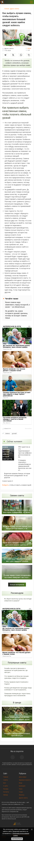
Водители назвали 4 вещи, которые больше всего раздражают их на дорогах (17, 475)
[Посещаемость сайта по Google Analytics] (17, 823)
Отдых (21, 792)
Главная (5, 777)
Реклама (5, 789)
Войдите (5, 485)
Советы (5, 780)
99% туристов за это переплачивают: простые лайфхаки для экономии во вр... (24, 452)
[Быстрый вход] (28, 2)
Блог (4, 783)
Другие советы (23, 798)
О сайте (5, 786)
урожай (14, 433)
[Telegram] (5, 55)
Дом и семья (22, 777)
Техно (20, 789)
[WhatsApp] (21, 55)
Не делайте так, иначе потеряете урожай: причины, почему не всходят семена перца (16, 314)
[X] (13, 55)
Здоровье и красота (25, 780)
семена (7, 433)
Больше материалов (17, 585)
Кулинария (22, 786)
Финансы (21, 795)
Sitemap (5, 795)
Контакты (6, 792)
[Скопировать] (29, 55)
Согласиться (17, 838)
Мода (20, 783)
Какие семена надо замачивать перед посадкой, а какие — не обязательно (17, 304)
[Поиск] (23, 2)
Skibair (29, 48)
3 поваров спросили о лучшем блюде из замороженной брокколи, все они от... (24, 465)
